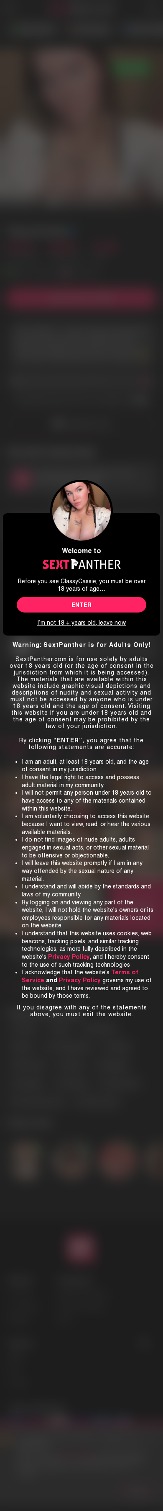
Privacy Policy (80, 980)
